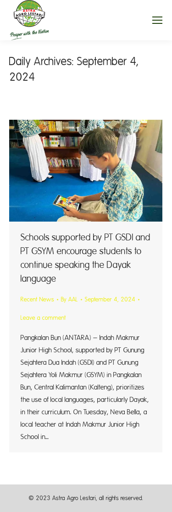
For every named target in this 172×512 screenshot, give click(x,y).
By (69, 299)
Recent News (37, 299)
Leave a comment (43, 318)
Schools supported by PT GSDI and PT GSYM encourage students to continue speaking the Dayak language (85, 258)
